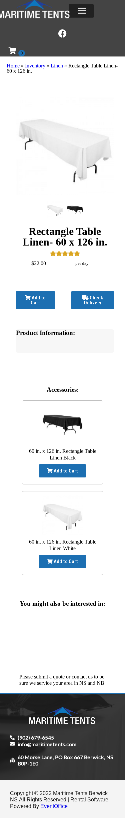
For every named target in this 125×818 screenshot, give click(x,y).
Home (13, 65)
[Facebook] (62, 33)
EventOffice (54, 806)
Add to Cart (38, 300)
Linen (57, 65)
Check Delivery (93, 300)
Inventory (35, 65)
